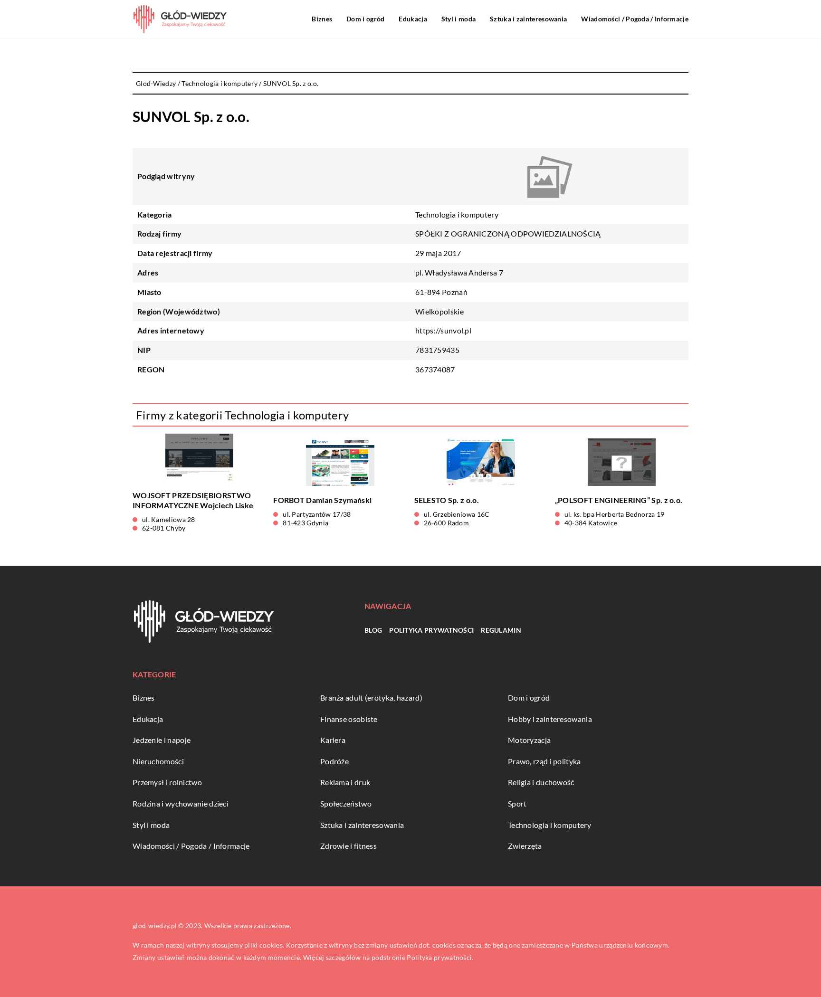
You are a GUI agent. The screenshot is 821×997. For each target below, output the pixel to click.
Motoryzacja (529, 739)
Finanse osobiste (349, 718)
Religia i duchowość (541, 782)
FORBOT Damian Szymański (322, 499)
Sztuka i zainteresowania (528, 19)
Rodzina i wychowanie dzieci (181, 803)
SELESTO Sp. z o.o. (446, 499)
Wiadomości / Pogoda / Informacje (634, 19)
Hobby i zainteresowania (550, 718)
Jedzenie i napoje (162, 739)
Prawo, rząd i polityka (544, 761)
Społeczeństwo (346, 803)
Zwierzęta (525, 845)
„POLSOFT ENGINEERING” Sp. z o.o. (619, 499)
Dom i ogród (365, 19)
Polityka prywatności (431, 630)
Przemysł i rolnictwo (167, 782)
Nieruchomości (158, 761)
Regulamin (501, 630)
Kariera (332, 739)
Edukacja (413, 19)
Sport (517, 803)
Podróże (334, 761)
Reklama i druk (345, 782)
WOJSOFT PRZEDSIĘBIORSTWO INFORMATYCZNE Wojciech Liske (193, 500)
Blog (373, 630)
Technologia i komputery (456, 214)
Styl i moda (458, 19)
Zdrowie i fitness (348, 845)
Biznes (322, 19)
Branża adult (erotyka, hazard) (371, 697)
